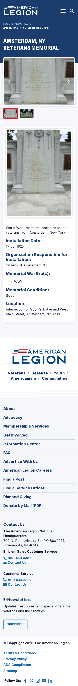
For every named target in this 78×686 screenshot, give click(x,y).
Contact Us (17, 562)
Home (6, 23)
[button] (63, 11)
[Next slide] (68, 81)
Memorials (21, 23)
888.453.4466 (20, 558)
